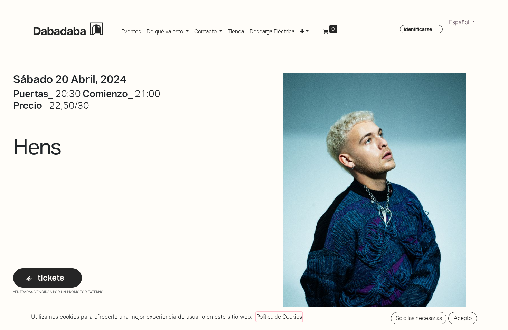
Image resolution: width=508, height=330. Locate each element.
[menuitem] (131, 30)
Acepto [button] (463, 318)
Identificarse (418, 29)
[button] (304, 30)
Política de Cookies (279, 316)
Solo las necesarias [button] (419, 318)
